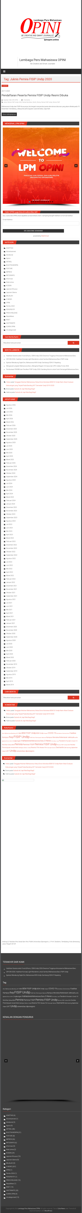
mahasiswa (26, 741)
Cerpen (46, 733)
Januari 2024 (10, 504)
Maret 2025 (10, 459)
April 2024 (9, 494)
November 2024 (11, 470)
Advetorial (9, 255)
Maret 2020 (10, 657)
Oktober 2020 (10, 633)
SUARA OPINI (10, 326)
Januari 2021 (10, 623)
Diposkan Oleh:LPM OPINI (10, 100)
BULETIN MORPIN (12, 265)
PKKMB (13, 747)
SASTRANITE (10, 323)
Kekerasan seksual (66, 737)
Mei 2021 (9, 609)
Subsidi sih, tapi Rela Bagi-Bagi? (24, 389)
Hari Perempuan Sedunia (39, 737)
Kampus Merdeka (52, 737)
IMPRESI (9, 272)
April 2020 (9, 654)
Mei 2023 (9, 531)
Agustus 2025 (11, 442)
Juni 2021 (9, 606)
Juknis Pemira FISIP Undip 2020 (13, 102)
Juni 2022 (9, 565)
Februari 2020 (10, 661)
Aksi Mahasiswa (6, 733)
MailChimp (44, 236)
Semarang (67, 747)
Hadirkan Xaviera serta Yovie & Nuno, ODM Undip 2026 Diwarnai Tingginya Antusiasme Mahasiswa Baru (41, 356)
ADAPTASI (9, 248)
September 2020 (11, 637)
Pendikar (72, 744)
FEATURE (9, 268)
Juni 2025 (9, 449)
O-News (47, 741)
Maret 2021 (10, 616)
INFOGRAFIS (10, 275)
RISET (8, 320)
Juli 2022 (9, 562)
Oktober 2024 (10, 473)
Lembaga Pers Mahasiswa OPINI (42, 60)
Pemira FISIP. (56, 102)
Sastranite (60, 747)
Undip (13, 750)
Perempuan (6, 747)
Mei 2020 (9, 650)
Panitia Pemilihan (27, 102)
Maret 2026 (10, 422)
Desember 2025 (11, 429)
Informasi (9, 279)
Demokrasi (59, 733)
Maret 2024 (10, 497)
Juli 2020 (9, 644)
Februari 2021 (10, 620)
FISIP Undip (21, 737)
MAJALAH (9, 296)
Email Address (7, 219)
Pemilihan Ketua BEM (8, 744)
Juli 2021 (9, 603)
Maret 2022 (10, 575)
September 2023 (11, 517)
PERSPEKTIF (10, 309)
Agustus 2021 (11, 599)
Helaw (8, 382)
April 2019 (9, 681)
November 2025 (11, 432)
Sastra (54, 747)
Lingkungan (17, 741)
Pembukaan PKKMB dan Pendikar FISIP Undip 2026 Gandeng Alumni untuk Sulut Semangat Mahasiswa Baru (42, 369)
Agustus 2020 (11, 640)
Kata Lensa (10, 282)
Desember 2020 (11, 627)
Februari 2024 (10, 500)
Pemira (39, 102)
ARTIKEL (9, 262)
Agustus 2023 (11, 521)
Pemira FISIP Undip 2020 (63, 744)
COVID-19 (52, 733)
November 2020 (11, 630)
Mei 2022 (9, 569)
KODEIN (8, 285)
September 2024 (11, 476)
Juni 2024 (9, 487)
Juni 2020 (9, 647)
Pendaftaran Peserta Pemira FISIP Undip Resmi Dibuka (35, 95)
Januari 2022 (10, 582)
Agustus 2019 (11, 674)
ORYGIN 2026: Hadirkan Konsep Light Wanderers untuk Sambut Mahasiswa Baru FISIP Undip (37, 359)
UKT (7, 751)
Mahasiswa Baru (37, 741)
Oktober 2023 (10, 514)
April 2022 (9, 572)
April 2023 (9, 534)
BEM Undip (40, 733)
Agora (8, 258)
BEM (20, 733)
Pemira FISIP (28, 744)
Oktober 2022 (10, 552)
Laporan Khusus (11, 289)
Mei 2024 (9, 490)
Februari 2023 (10, 541)
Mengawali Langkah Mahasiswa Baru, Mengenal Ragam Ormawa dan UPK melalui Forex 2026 (37, 366)
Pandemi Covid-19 (71, 741)
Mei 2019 (9, 678)
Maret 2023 (10, 538)
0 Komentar (26, 100)
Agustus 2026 (11, 405)
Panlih (34, 102)
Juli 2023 (9, 524)
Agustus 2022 (11, 558)
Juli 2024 (9, 483)
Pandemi (62, 741)
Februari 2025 (10, 463)
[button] (6, 165)
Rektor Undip (27, 747)
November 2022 (11, 548)
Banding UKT (14, 733)
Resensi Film (35, 747)
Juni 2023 (9, 528)
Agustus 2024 (11, 480)
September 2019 (11, 671)
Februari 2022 (10, 579)
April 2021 (9, 613)
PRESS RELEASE (11, 313)
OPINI (8, 302)
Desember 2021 (11, 586)
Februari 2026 (10, 425)
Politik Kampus (19, 747)
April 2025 (9, 456)
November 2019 (11, 664)
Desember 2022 (11, 545)
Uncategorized (11, 330)
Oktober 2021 (10, 592)
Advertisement (11, 251)
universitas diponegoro (25, 751)
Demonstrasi (65, 733)
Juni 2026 (9, 412)
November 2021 (11, 589)
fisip (11, 737)
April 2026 (9, 418)
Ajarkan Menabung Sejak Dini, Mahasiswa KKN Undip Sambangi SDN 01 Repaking (33, 362)
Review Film (43, 747)
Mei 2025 (9, 453)
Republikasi (10, 316)
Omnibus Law (55, 741)
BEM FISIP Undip (29, 733)
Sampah (50, 747)
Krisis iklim (9, 741)
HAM (31, 737)
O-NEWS (4, 86)
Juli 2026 (9, 408)
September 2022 (11, 555)
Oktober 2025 (10, 436)
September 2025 (11, 439)
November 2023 (11, 511)
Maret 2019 (10, 685)
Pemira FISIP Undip (46, 102)
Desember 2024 (11, 466)
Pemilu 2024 (10, 306)
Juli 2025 (9, 446)
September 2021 (11, 596)
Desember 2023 (11, 507)
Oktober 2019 (10, 667)
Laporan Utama (11, 292)
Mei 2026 (9, 415)
